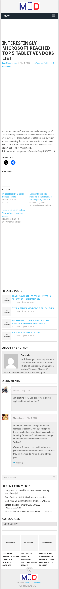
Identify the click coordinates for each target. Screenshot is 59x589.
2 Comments (17, 336)
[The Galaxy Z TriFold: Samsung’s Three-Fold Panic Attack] (29, 543)
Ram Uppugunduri (9, 63)
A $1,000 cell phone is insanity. (32, 497)
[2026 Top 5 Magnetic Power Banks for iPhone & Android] (11, 543)
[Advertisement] (30, 26)
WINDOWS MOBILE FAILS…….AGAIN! (32, 501)
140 (34, 63)
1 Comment (17, 302)
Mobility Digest (32, 582)
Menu (7, 16)
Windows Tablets (43, 63)
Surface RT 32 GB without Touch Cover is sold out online (13, 213)
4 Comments (17, 326)
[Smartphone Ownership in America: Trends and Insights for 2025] (47, 543)
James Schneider (12, 505)
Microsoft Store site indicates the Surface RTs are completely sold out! (41, 197)
